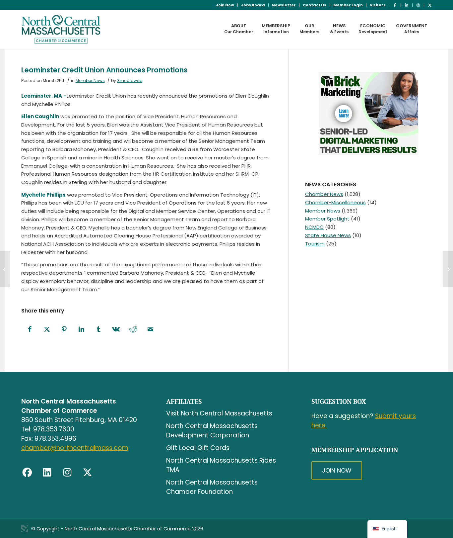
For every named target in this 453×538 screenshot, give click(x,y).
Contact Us (314, 5)
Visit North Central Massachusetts (219, 413)
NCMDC (314, 227)
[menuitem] (225, 5)
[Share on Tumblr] (98, 329)
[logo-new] (61, 29)
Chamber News (324, 194)
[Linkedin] (47, 472)
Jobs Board (253, 5)
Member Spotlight (327, 218)
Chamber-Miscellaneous (335, 202)
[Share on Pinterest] (64, 329)
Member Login (348, 5)
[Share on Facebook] (29, 329)
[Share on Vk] (116, 329)
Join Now (225, 5)
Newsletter (284, 5)
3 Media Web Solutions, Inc (24, 528)
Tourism (315, 243)
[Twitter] (88, 472)
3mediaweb (129, 80)
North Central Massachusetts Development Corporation (212, 430)
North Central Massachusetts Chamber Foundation (212, 487)
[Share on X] (47, 329)
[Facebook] (27, 472)
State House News (328, 235)
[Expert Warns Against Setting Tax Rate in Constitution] (448, 269)
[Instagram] (67, 472)
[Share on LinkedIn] (81, 329)
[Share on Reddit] (133, 329)
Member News (90, 80)
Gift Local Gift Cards (197, 447)
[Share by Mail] (150, 329)
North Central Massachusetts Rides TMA (221, 465)
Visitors (378, 5)
